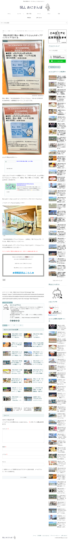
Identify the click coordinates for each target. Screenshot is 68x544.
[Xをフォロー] (13, 321)
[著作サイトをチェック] (11, 321)
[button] (66, 23)
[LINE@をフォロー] (19, 321)
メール (4, 454)
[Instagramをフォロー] (17, 321)
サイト (4, 462)
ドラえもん (17, 325)
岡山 (22, 325)
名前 (4, 446)
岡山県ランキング (52, 315)
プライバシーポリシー (55, 535)
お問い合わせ (64, 535)
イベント (5, 325)
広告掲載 (39, 535)
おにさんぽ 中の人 (15, 305)
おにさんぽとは (46, 535)
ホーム (34, 535)
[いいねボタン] (4, 280)
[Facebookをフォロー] (15, 321)
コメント (5, 428)
